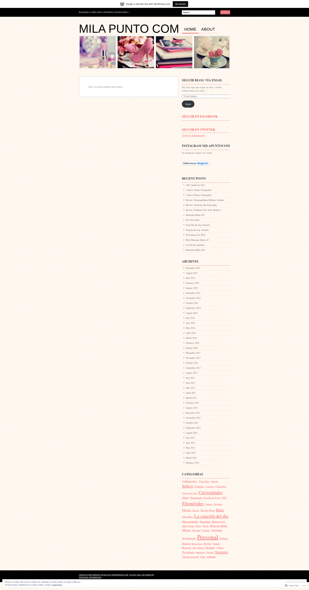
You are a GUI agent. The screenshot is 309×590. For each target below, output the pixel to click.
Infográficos (187, 516)
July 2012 (190, 437)
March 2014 (191, 337)
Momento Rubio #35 (195, 214)
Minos (198, 526)
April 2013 (191, 392)
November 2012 (193, 417)
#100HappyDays (189, 481)
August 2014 (191, 312)
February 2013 (192, 402)
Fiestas (186, 510)
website (211, 557)
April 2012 (191, 452)
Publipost (224, 538)
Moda (206, 526)
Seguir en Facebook (200, 116)
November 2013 (193, 357)
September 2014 (193, 307)
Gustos (195, 510)
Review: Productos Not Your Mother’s (203, 209)
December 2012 (193, 412)
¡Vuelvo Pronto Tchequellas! (199, 190)
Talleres (220, 547)
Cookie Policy (57, 584)
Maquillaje (205, 521)
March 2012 (191, 457)
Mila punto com (129, 28)
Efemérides (193, 503)
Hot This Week (193, 219)
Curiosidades (211, 492)
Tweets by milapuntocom (193, 135)
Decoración (196, 497)
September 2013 (193, 367)
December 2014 (193, 292)
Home (190, 29)
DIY (224, 497)
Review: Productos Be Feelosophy (201, 204)
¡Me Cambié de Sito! (195, 185)
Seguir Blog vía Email (202, 80)
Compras (199, 486)
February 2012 (192, 462)
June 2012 (190, 442)
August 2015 (191, 272)
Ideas (220, 509)
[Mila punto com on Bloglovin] (196, 167)
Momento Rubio (218, 526)
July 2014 (190, 317)
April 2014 (191, 332)
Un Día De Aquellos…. (196, 244)
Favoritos (218, 504)
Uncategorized (190, 557)
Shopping (210, 547)
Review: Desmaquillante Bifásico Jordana (205, 199)
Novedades (216, 530)
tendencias (200, 552)
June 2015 (190, 277)
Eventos (208, 504)
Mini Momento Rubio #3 (197, 239)
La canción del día (211, 516)
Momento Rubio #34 (195, 249)
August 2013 (191, 372)
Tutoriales (221, 552)
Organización (189, 538)
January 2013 (192, 407)
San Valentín (198, 547)
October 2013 (192, 362)
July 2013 (190, 377)
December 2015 (193, 267)
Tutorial (210, 552)
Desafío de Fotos (212, 497)
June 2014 (190, 322)
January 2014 (192, 347)
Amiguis (214, 481)
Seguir (188, 104)
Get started (180, 4)
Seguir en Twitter (198, 129)
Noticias (206, 530)
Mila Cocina (188, 526)
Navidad (196, 530)
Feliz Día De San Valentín (198, 224)
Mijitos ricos (218, 521)
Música (186, 530)
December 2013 (193, 352)
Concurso (209, 486)
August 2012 (191, 432)
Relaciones (197, 543)
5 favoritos (204, 481)
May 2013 (190, 387)
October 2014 (192, 302)
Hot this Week (208, 510)
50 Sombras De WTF (196, 234)
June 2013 (190, 382)
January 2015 (192, 287)
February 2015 (192, 282)
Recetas (186, 543)
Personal (207, 537)
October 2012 (192, 422)
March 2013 (191, 397)
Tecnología (188, 552)
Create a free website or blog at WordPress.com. (104, 575)
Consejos (220, 486)
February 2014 (192, 342)
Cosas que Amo (189, 493)
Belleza (187, 486)
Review (208, 543)
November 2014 (193, 297)
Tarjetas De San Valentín (197, 229)
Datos (185, 497)
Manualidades (190, 521)
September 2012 (193, 427)
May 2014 (190, 327)
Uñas (203, 557)
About (208, 29)
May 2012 (190, 447)
